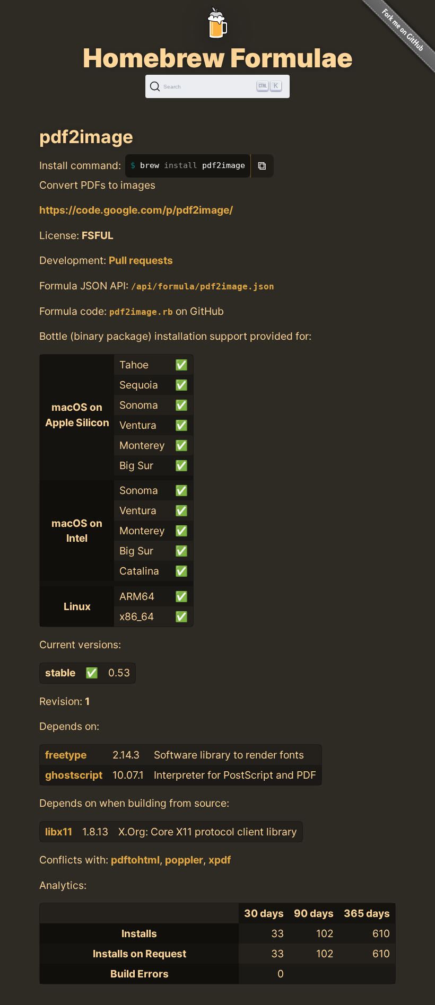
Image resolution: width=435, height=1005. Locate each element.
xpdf (219, 859)
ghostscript (73, 775)
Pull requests (141, 260)
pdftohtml (135, 859)
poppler (184, 859)
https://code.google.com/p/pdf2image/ (136, 210)
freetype (65, 754)
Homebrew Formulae (218, 58)
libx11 (58, 831)
